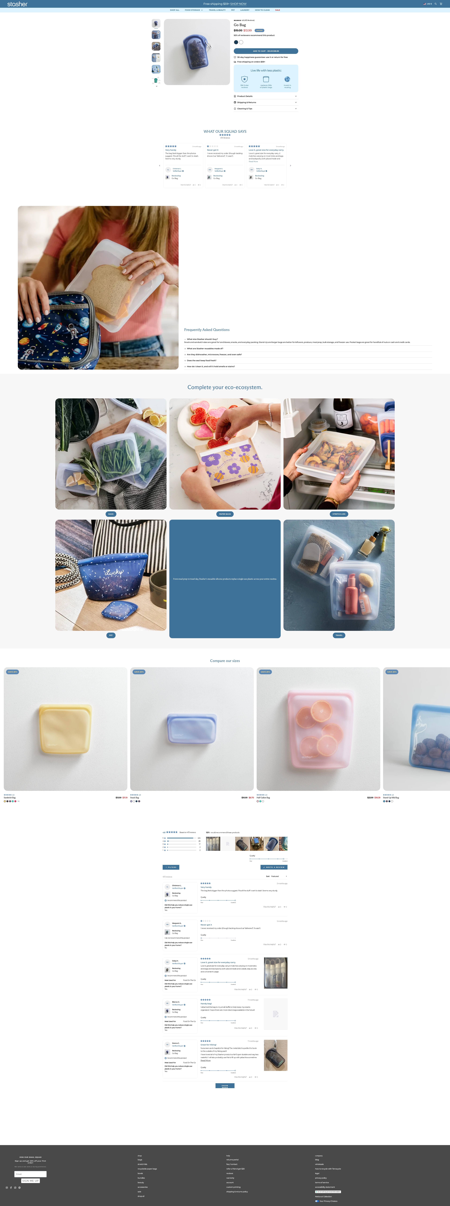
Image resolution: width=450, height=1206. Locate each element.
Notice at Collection (323, 1196)
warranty (230, 1178)
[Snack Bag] (192, 729)
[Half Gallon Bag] (318, 729)
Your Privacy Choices (328, 1201)
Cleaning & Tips (244, 109)
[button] (266, 20)
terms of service (322, 1182)
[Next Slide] (285, 844)
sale (139, 1192)
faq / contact (231, 1164)
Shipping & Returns (246, 102)
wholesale (319, 1164)
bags (140, 1160)
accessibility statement (325, 1187)
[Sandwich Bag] (65, 729)
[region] (246, 844)
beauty (141, 1182)
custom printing (233, 1187)
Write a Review (276, 868)
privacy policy (321, 1178)
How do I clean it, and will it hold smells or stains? (211, 366)
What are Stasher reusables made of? (205, 348)
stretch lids (142, 1164)
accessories (143, 1187)
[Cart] (441, 4)
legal (317, 1173)
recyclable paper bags (147, 1169)
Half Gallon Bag (263, 797)
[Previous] (159, 165)
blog (317, 1160)
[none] (5, 801)
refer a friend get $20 (235, 1169)
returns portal (232, 1160)
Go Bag (175, 178)
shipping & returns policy (237, 1192)
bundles (141, 1178)
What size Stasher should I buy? (202, 339)
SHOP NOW (240, 4)
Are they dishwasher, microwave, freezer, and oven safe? (214, 354)
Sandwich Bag (9, 797)
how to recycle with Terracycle (328, 1169)
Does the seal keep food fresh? (201, 360)
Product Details (244, 96)
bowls (140, 1173)
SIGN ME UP (30, 1180)
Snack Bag (134, 797)
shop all (141, 1196)
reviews (229, 1173)
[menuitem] (174, 10)
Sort (268, 876)
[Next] (290, 165)
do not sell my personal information (328, 1192)
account (230, 1182)
